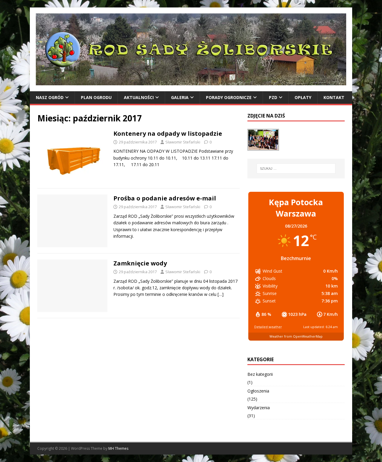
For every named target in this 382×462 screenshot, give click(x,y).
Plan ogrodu (96, 97)
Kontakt (334, 97)
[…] (221, 294)
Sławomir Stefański (182, 142)
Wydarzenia (258, 407)
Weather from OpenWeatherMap (296, 336)
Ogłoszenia (258, 391)
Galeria (180, 97)
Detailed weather (268, 327)
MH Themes (118, 448)
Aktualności (139, 97)
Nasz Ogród (50, 97)
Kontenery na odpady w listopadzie (167, 133)
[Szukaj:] (296, 168)
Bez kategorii (260, 374)
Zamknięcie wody (140, 263)
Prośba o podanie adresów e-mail (164, 198)
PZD (273, 97)
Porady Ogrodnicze (229, 97)
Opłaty (303, 97)
